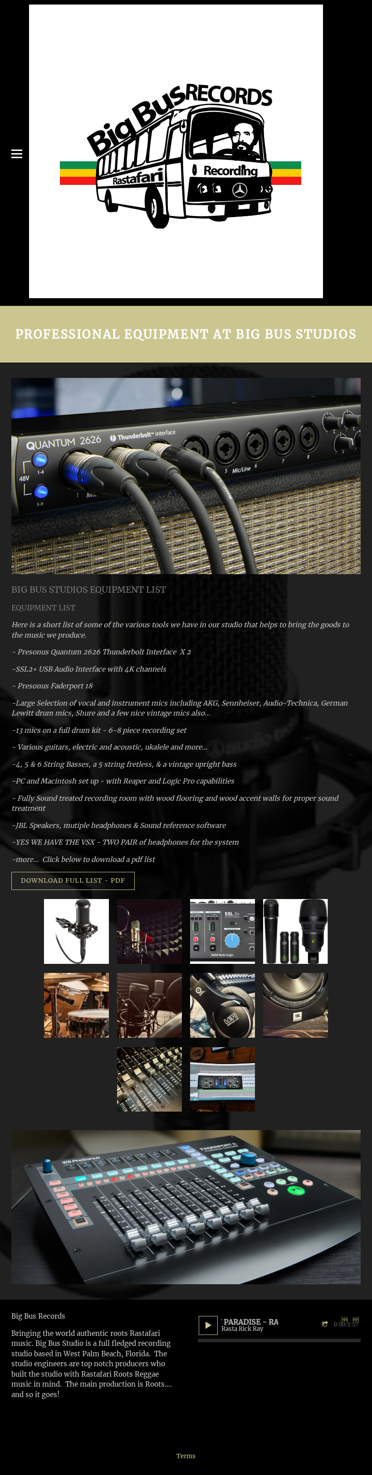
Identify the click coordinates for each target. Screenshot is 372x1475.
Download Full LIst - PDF (73, 880)
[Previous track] (345, 1319)
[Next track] (356, 1319)
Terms (186, 1456)
